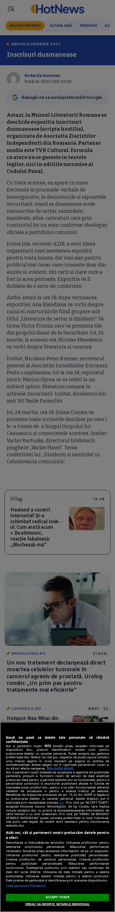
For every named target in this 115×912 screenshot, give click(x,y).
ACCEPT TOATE (57, 897)
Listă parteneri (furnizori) (26, 886)
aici (61, 802)
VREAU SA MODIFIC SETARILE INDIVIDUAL (57, 904)
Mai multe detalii (60, 768)
